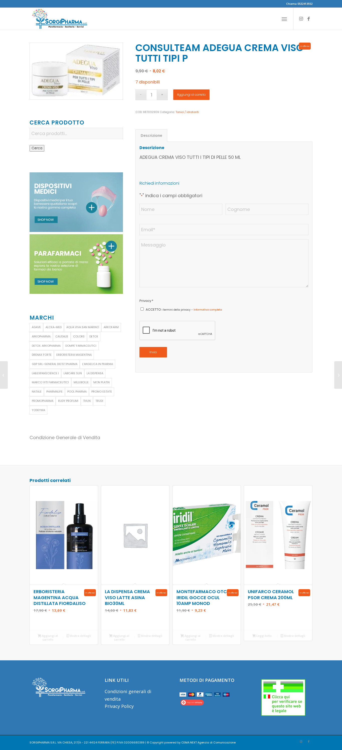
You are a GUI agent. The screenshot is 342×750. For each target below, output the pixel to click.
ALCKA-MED (54, 327)
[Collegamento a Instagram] (301, 18)
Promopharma (42, 401)
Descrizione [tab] (151, 135)
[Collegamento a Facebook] (308, 18)
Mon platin (101, 382)
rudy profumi (68, 401)
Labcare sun (73, 373)
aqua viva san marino (82, 327)
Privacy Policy (119, 706)
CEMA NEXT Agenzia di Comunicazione (208, 742)
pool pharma (77, 392)
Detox (93, 336)
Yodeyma (38, 410)
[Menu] (284, 19)
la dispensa (95, 373)
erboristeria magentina (74, 355)
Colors (79, 336)
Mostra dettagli (80, 636)
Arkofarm (111, 327)
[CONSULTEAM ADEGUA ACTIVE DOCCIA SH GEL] (4, 375)
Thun (87, 401)
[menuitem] (284, 19)
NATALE (37, 392)
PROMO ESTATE (101, 392)
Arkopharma (41, 336)
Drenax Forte (42, 355)
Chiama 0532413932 (299, 4)
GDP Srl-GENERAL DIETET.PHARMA (54, 364)
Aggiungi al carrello (191, 94)
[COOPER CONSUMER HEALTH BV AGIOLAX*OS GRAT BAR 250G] (338, 375)
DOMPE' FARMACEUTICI (80, 346)
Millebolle (81, 382)
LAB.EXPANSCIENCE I (45, 373)
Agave (36, 327)
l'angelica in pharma (97, 364)
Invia (153, 352)
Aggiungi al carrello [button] (49, 637)
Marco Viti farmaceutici (50, 382)
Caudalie (61, 336)
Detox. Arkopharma (46, 346)
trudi (99, 401)
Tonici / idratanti (187, 112)
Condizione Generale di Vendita (65, 437)
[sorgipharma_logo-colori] (60, 19)
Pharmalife (54, 392)
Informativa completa (208, 310)
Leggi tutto (264, 636)
